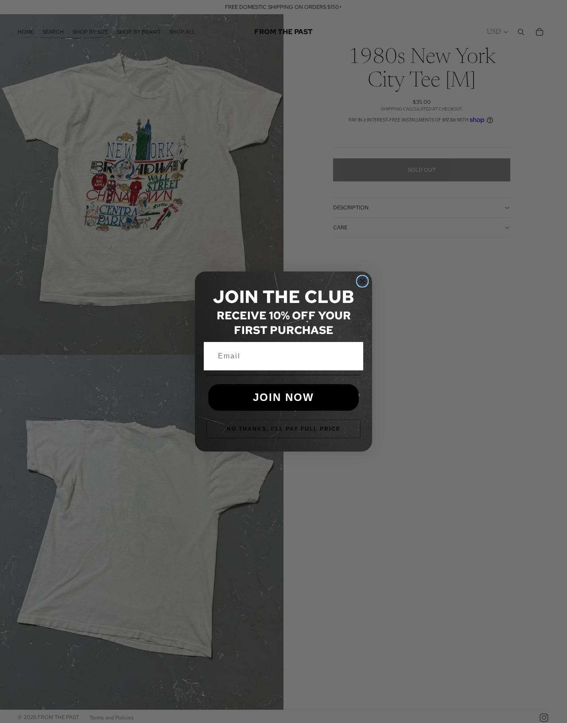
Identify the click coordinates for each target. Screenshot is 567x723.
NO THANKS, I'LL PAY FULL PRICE (284, 429)
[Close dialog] (362, 281)
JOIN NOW (283, 397)
